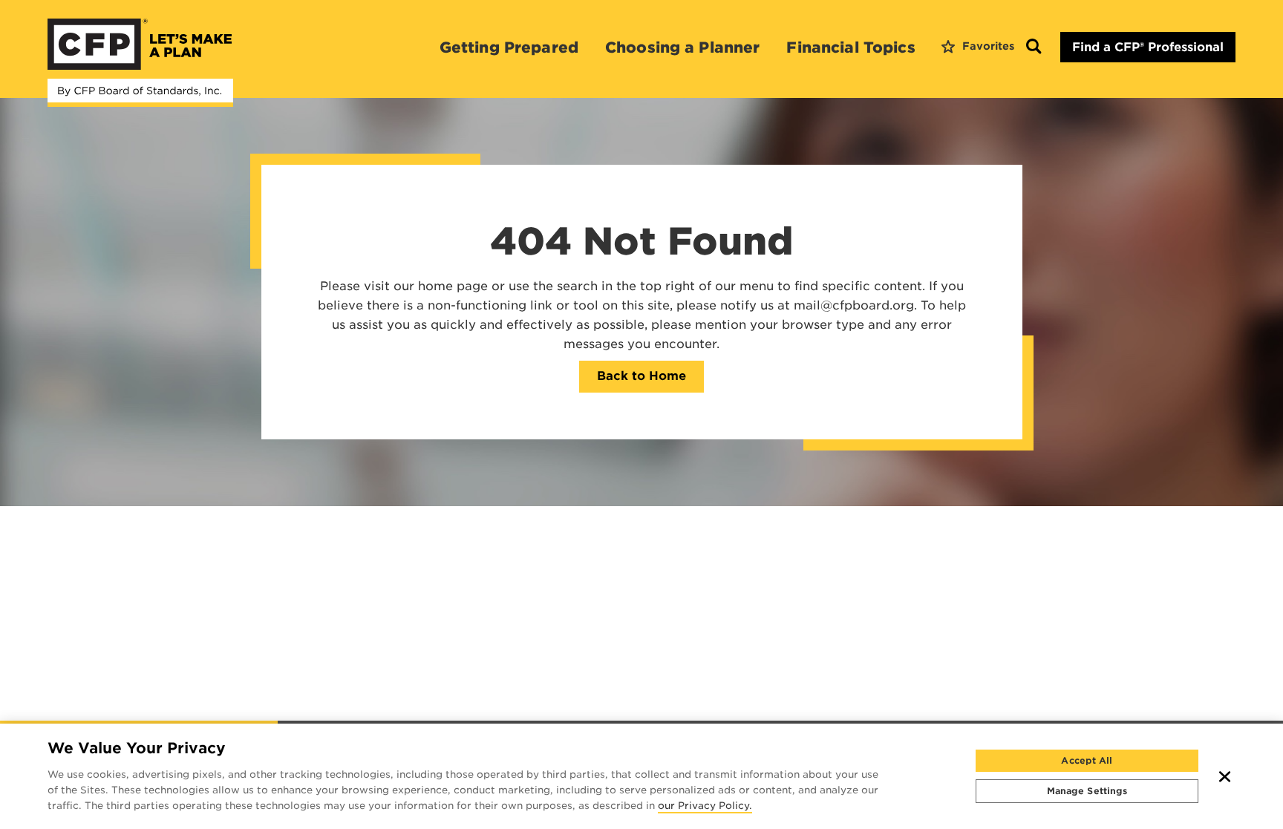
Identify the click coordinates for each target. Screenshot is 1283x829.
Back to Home (641, 376)
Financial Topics (850, 47)
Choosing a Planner (682, 47)
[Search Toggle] (1033, 47)
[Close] (1225, 776)
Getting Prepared (509, 47)
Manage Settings (1087, 790)
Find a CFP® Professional (1148, 47)
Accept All (1086, 760)
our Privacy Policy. (705, 807)
